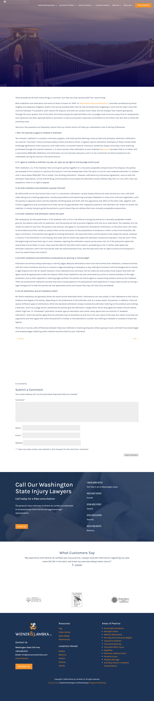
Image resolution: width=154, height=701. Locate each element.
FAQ (60, 628)
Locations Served (102, 5)
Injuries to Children (66, 5)
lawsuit (106, 149)
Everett (62, 666)
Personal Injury (110, 656)
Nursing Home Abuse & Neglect (118, 638)
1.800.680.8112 (95, 482)
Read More (24, 68)
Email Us (21, 526)
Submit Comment (131, 455)
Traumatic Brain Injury (114, 647)
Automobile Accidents (46, 5)
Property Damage (111, 659)
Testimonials (64, 639)
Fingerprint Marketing (97, 683)
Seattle (62, 651)
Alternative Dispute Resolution (94, 103)
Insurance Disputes (112, 644)
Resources (128, 5)
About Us (115, 5)
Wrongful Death (111, 631)
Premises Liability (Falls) (115, 653)
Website (18, 443)
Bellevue (62, 655)
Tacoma (62, 662)
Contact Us (77, 366)
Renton (62, 658)
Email (18, 435)
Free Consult (143, 5)
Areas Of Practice (84, 5)
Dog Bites (108, 650)
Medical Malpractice (113, 634)
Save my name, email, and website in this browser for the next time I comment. (53, 449)
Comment (20, 400)
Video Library (64, 632)
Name (18, 428)
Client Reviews (21, 658)
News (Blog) (64, 636)
